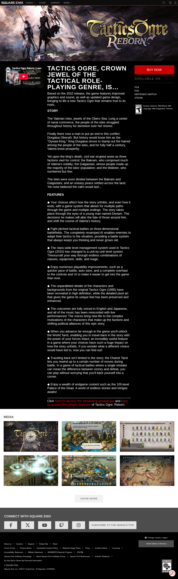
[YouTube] (44, 525)
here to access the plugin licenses (87, 402)
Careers (19, 544)
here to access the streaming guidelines (84, 401)
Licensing (116, 548)
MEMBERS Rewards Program (60, 552)
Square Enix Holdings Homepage (18, 556)
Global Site (43, 544)
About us (7, 544)
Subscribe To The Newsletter (112, 525)
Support (31, 544)
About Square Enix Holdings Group (50, 556)
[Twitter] (27, 525)
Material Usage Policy (72, 548)
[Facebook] (10, 525)
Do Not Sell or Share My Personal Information (23, 560)
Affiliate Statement (35, 552)
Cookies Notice (101, 548)
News (55, 544)
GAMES (29, 2)
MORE (66, 2)
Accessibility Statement (13, 552)
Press (87, 548)
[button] (154, 69)
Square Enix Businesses (80, 556)
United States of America (156, 544)
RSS (79, 552)
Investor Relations (102, 556)
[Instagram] (78, 525)
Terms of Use (9, 548)
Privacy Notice (26, 548)
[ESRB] (167, 566)
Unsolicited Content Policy (47, 548)
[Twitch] (61, 525)
